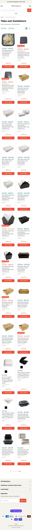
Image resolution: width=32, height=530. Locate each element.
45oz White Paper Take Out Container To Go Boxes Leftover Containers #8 (23, 162)
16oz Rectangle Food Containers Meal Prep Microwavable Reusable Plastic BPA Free (8, 452)
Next (19, 471)
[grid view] (26, 28)
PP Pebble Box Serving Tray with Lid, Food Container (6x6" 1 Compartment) (8, 53)
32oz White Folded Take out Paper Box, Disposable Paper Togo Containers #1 (8, 197)
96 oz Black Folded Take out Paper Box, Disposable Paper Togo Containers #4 (24, 233)
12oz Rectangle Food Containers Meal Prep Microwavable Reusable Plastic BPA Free (23, 416)
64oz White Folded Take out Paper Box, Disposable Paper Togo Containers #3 (24, 126)
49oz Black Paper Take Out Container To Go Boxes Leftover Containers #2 (23, 197)
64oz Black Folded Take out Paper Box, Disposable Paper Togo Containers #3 (8, 269)
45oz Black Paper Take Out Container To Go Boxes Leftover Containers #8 (23, 269)
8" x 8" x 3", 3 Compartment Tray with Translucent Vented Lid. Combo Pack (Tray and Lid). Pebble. (23, 54)
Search (16, 524)
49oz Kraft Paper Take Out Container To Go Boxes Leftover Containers (7, 305)
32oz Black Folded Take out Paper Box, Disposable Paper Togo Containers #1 (8, 233)
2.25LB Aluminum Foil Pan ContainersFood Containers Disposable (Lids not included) (23, 452)
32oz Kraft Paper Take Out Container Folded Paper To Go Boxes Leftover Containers (23, 340)
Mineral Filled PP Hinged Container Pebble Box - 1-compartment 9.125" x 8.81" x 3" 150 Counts (8, 415)
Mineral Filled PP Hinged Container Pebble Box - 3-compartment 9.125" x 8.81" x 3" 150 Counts (24, 375)
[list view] (29, 28)
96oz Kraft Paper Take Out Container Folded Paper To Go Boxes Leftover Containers (7, 340)
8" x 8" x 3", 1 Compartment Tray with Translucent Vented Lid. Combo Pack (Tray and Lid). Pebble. (8, 87)
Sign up (23, 500)
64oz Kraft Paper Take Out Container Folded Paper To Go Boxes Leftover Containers (23, 304)
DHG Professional (5, 56)
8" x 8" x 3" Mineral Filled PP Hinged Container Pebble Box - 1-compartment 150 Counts (8, 380)
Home (2, 17)
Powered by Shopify (16, 527)
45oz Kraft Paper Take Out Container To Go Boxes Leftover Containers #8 (23, 90)
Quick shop (8, 63)
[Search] (29, 10)
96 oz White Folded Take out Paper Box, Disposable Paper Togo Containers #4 (7, 126)
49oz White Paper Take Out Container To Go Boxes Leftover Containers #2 (8, 162)
